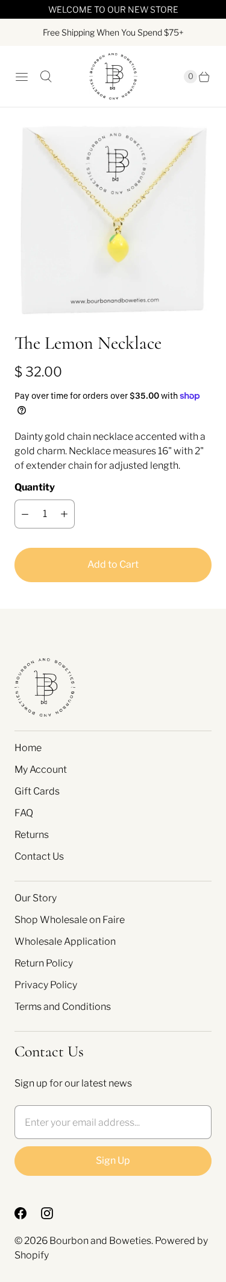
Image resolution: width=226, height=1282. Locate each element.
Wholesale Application (65, 941)
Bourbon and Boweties (100, 1240)
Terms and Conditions (62, 1006)
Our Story (35, 898)
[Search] (46, 76)
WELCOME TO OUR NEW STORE (113, 9)
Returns (31, 834)
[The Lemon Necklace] (113, 219)
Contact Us (39, 856)
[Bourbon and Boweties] (113, 76)
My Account (40, 769)
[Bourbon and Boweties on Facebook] (27, 1213)
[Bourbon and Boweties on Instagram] (54, 1213)
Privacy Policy (45, 985)
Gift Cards (37, 791)
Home (28, 748)
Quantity (34, 487)
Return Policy (43, 963)
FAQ (23, 813)
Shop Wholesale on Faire (69, 919)
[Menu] (22, 76)
